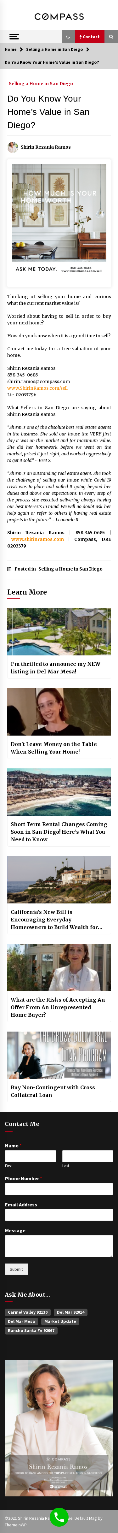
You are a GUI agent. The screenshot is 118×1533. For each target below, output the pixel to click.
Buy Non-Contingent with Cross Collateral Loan (53, 1091)
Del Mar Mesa (21, 1321)
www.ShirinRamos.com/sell (37, 388)
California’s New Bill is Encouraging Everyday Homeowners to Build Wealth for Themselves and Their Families (54, 920)
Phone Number (23, 1178)
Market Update (60, 1321)
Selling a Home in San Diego (41, 83)
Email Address (21, 1204)
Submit (16, 1269)
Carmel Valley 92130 (28, 1312)
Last (65, 1166)
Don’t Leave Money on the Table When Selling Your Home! (54, 748)
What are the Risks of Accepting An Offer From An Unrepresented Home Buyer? (58, 1007)
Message (15, 1230)
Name (13, 1145)
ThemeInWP (16, 1525)
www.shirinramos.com (37, 539)
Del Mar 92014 (70, 1312)
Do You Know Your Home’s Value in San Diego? (48, 112)
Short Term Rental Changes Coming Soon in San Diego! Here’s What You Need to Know (59, 832)
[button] (68, 36)
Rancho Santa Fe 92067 (31, 1330)
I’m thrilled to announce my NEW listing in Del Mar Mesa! (55, 668)
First (8, 1166)
